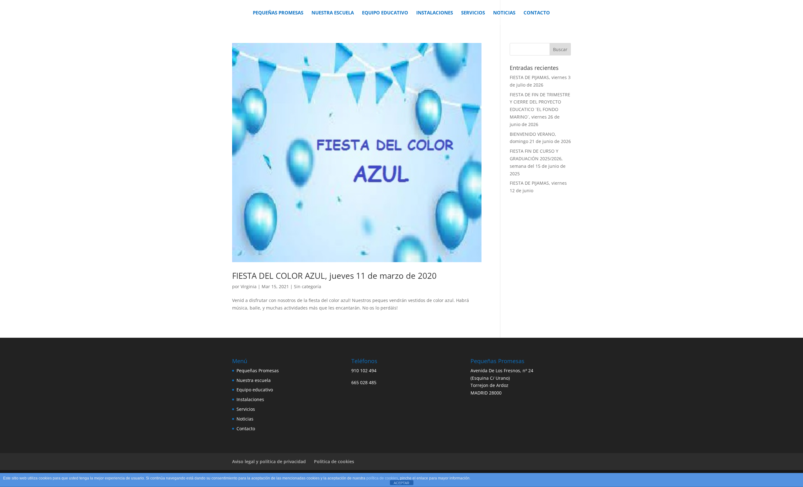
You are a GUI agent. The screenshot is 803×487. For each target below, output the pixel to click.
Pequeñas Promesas (278, 13)
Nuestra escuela (332, 13)
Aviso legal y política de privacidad (269, 461)
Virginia (249, 286)
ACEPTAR (401, 483)
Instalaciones (434, 13)
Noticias (504, 13)
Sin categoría (307, 286)
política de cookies (382, 478)
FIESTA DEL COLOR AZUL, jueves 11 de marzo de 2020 (334, 275)
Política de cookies (334, 461)
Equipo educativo (385, 13)
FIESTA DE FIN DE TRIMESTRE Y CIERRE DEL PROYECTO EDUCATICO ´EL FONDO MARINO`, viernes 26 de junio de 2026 (540, 109)
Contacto (537, 13)
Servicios (473, 13)
